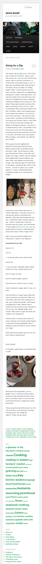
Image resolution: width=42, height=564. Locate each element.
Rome (18, 500)
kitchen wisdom (15, 479)
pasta (8, 497)
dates (27, 431)
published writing (27, 42)
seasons (10, 508)
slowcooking (10, 513)
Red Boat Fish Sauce (23, 227)
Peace (14, 496)
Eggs (31, 460)
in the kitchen (10, 539)
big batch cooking (14, 450)
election (19, 433)
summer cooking (25, 516)
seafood (25, 501)
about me (9, 37)
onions (25, 435)
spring (15, 46)
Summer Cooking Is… (13, 554)
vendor (19, 523)
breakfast (26, 451)
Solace (19, 512)
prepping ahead (22, 497)
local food (12, 484)
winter (8, 46)
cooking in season (17, 459)
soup (25, 513)
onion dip (19, 435)
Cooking (22, 431)
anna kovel (12, 13)
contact (8, 51)
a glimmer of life (14, 447)
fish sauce (25, 433)
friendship (9, 435)
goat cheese (24, 467)
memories (11, 488)
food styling (18, 37)
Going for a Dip (14, 65)
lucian (22, 484)
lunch (28, 484)
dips (14, 433)
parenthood (27, 493)
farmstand (28, 464)
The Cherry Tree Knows (14, 557)
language (30, 479)
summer (22, 46)
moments (23, 488)
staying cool (11, 516)
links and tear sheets (12, 42)
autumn (30, 46)
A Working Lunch (12, 559)
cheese (9, 455)
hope (14, 435)
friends (32, 433)
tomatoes (10, 519)
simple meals (21, 508)
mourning (12, 493)
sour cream (15, 437)
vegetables (23, 437)
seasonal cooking (17, 505)
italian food (11, 475)
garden (16, 467)
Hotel (25, 471)
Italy (20, 475)
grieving (11, 471)
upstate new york (24, 519)
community (15, 431)
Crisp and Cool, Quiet (13, 561)
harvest (20, 471)
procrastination (10, 501)
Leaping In (9, 552)
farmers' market (15, 464)
